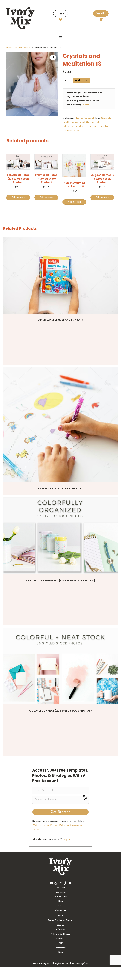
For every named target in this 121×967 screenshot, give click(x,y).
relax (99, 122)
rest (78, 126)
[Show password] (85, 796)
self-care (87, 126)
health (66, 122)
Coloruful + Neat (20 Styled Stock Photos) (60, 711)
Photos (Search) (23, 48)
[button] (53, 57)
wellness (67, 130)
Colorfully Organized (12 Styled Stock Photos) (60, 580)
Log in (66, 839)
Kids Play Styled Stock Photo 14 (60, 320)
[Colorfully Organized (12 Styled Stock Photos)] (60, 535)
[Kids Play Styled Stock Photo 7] (60, 424)
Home (9, 48)
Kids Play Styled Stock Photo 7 (60, 488)
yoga (76, 130)
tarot (108, 126)
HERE (86, 105)
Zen (86, 963)
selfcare (99, 126)
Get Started (61, 812)
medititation (86, 122)
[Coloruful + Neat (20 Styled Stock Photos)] (60, 666)
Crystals (106, 118)
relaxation (69, 126)
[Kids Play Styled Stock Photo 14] (60, 275)
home (75, 122)
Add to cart (81, 80)
